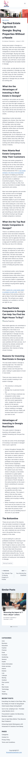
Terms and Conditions (8, 742)
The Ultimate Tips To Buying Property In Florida (7, 575)
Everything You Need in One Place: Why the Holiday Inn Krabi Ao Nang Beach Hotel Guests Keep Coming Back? (14, 704)
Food (3, 652)
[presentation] (14, 601)
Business (4, 643)
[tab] (12, 626)
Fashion (4, 648)
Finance (4, 650)
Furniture (4, 655)
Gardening (5, 657)
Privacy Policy (6, 739)
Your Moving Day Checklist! (21, 573)
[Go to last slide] (4, 609)
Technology (5, 689)
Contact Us (5, 737)
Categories (5, 734)
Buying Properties (7, 563)
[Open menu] (24, 3)
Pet (3, 684)
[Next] (24, 609)
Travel (3, 691)
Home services (6, 666)
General (4, 659)
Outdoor (4, 680)
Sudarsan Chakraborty (9, 41)
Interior (4, 668)
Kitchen (4, 671)
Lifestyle (4, 675)
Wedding (4, 694)
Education (5, 645)
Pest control (5, 682)
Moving (4, 677)
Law (3, 673)
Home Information (7, 664)
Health (4, 661)
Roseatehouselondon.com (14, 752)
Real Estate (5, 20)
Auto (3, 641)
